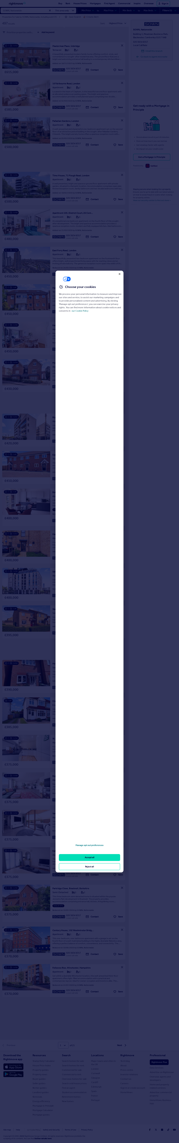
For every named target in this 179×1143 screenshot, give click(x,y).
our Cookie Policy (80, 310)
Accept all (89, 857)
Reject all (89, 866)
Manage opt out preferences (89, 845)
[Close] (119, 274)
